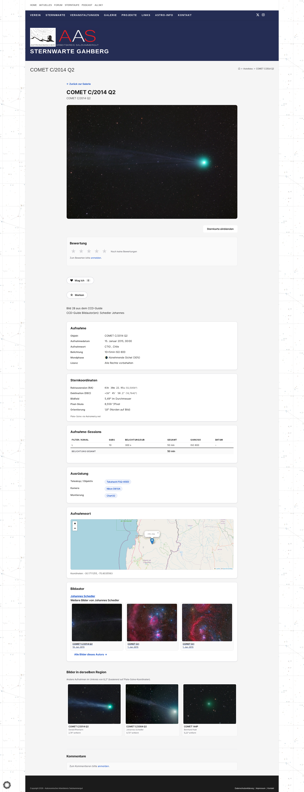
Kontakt (270, 788)
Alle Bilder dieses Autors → (90, 654)
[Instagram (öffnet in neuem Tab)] (263, 14)
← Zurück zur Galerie (78, 83)
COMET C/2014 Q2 (265, 69)
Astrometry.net (93, 416)
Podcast (87, 5)
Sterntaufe (72, 5)
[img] (152, 544)
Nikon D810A (113, 488)
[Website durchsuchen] (271, 15)
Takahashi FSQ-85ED (118, 481)
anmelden (96, 257)
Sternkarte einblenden (220, 228)
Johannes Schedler (82, 596)
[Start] (239, 69)
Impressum (260, 788)
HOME (33, 5)
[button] (152, 541)
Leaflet (217, 568)
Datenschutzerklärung (244, 788)
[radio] (73, 251)
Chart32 (111, 495)
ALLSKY (99, 5)
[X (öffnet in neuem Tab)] (258, 14)
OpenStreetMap (228, 568)
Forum (58, 5)
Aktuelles (45, 5)
